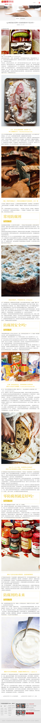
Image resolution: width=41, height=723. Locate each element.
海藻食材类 (9, 713)
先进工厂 (6, 708)
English (34, 2)
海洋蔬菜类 (9, 705)
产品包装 (9, 715)
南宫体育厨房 (22, 18)
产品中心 (9, 703)
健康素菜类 (9, 710)
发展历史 (2, 711)
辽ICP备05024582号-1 (27, 720)
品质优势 (6, 711)
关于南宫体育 (3, 705)
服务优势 (6, 713)
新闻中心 (13, 703)
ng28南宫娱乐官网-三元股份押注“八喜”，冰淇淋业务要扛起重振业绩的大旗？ (29, 696)
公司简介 (2, 708)
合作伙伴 (2, 714)
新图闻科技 (37, 720)
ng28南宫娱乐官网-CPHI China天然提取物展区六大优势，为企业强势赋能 (11, 696)
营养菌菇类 (9, 707)
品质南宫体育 (6, 705)
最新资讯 (17, 18)
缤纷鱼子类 (9, 712)
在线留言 (30, 713)
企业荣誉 (2, 713)
